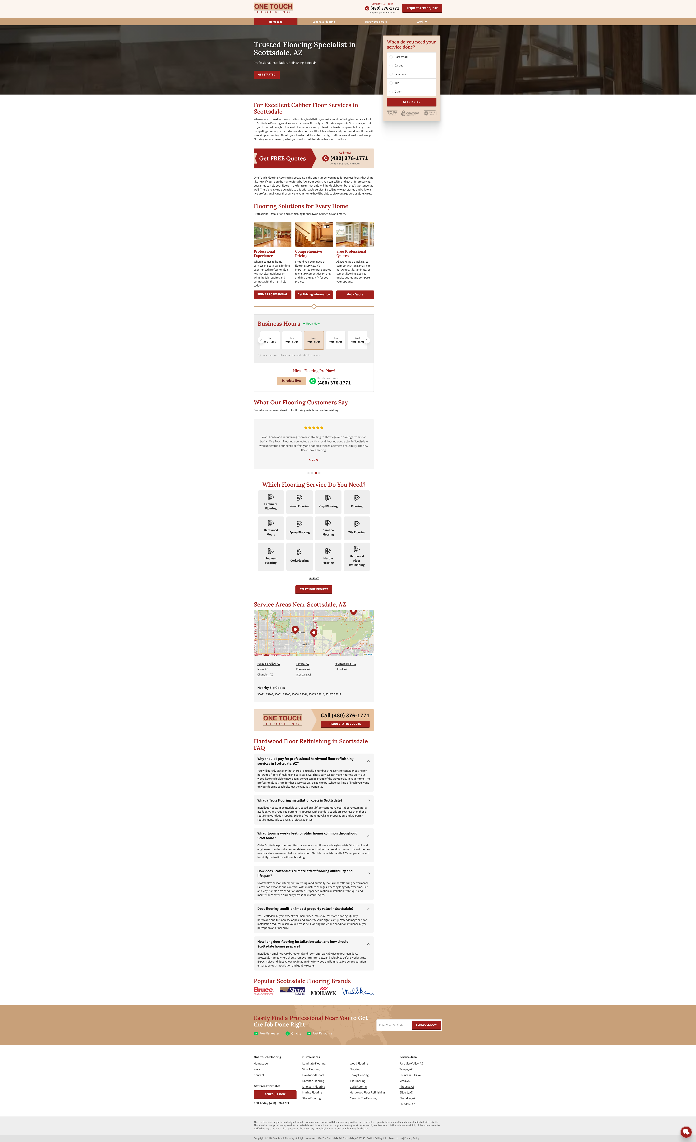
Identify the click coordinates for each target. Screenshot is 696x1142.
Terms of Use (396, 1138)
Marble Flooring (312, 1092)
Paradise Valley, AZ (268, 664)
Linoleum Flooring (313, 1087)
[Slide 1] (308, 473)
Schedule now (275, 1094)
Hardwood (401, 57)
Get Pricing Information (314, 294)
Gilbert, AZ (341, 669)
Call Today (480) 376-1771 (271, 1103)
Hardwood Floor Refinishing (367, 1092)
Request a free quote (422, 8)
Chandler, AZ (265, 675)
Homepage (275, 22)
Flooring (355, 1069)
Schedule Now (291, 380)
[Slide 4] (319, 473)
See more (314, 578)
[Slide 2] (312, 473)
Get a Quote (355, 294)
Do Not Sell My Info (377, 1138)
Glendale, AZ (303, 675)
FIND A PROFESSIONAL (272, 294)
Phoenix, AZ (303, 669)
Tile (397, 83)
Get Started (411, 102)
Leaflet (369, 654)
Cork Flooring (358, 1087)
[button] (313, 633)
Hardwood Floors (376, 22)
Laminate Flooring (323, 22)
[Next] (366, 340)
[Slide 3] (316, 473)
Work (257, 1069)
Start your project (314, 589)
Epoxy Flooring (359, 1075)
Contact (259, 1075)
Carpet (399, 66)
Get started (266, 75)
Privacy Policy (411, 1138)
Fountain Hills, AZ (345, 664)
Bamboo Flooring (313, 1081)
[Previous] (261, 340)
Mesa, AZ (262, 669)
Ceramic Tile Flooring (363, 1098)
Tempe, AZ (302, 664)
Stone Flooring (311, 1098)
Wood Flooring (359, 1063)
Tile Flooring (357, 1081)
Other (398, 92)
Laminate (400, 74)
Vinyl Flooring (311, 1069)
